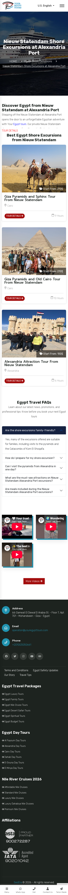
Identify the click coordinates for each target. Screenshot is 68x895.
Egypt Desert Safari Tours (17, 710)
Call (34, 892)
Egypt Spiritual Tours (14, 716)
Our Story (9, 674)
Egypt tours (19, 124)
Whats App (20, 892)
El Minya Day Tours (13, 768)
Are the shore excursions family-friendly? (30, 430)
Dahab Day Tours (13, 757)
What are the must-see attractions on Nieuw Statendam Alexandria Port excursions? (32, 479)
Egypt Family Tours (14, 699)
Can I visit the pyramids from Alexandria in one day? (30, 468)
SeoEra (18, 882)
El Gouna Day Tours (14, 762)
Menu (6, 892)
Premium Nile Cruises (15, 809)
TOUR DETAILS (13, 216)
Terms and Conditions (16, 670)
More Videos (33, 581)
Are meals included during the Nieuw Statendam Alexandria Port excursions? (29, 491)
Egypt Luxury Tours (14, 694)
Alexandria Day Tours (15, 746)
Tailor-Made (61, 892)
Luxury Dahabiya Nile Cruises (19, 803)
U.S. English (45, 5)
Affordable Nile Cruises (16, 787)
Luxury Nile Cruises (14, 798)
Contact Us (48, 892)
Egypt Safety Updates (45, 670)
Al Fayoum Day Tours (15, 740)
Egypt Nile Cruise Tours (16, 705)
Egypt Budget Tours (14, 721)
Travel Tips (25, 674)
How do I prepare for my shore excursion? (30, 458)
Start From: (53, 188)
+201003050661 (21, 644)
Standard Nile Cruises (15, 792)
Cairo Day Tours (12, 751)
